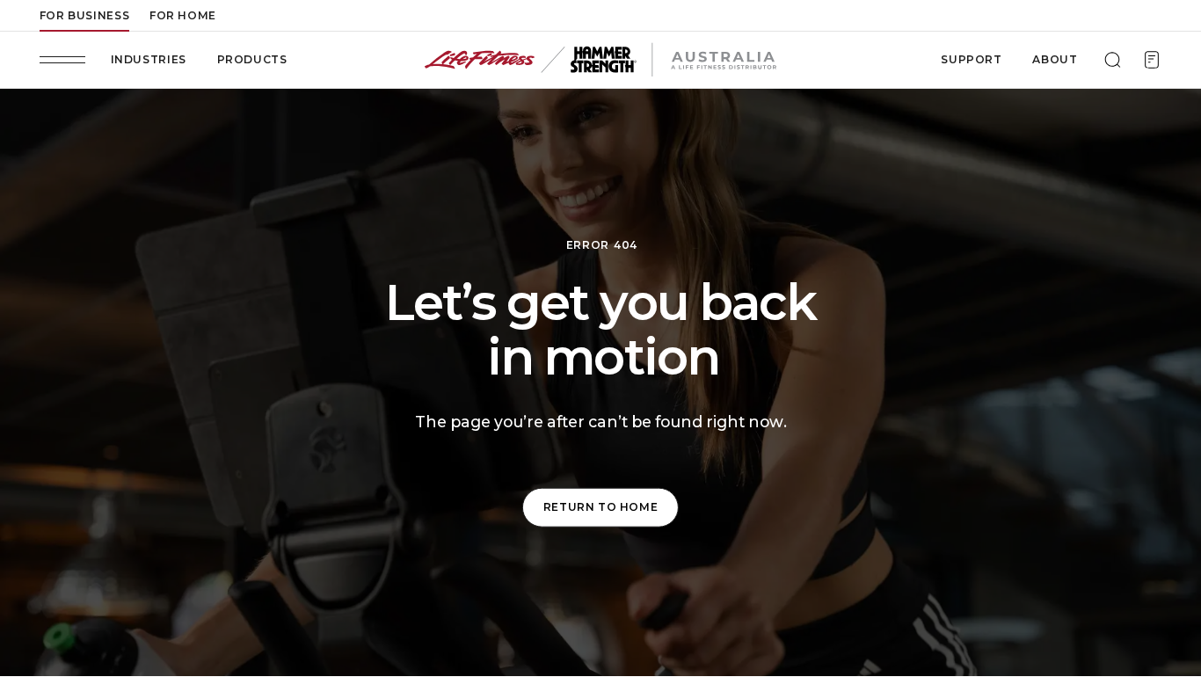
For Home (182, 15)
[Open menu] (62, 60)
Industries (148, 59)
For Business (84, 15)
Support (971, 59)
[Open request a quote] (1151, 59)
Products (252, 59)
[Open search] (1112, 59)
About (1054, 59)
